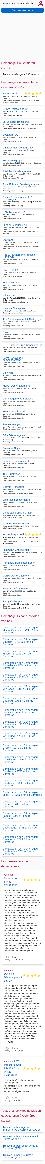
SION (9, 980)
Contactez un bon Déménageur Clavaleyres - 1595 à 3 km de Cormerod (21, 759)
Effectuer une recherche (22, 10)
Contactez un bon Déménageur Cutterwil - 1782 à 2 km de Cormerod (21, 701)
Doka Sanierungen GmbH (17, 513)
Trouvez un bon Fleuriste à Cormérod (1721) (18, 1156)
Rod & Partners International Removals (19, 256)
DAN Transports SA (14, 212)
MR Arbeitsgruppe (13, 160)
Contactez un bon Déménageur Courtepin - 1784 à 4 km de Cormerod (21, 783)
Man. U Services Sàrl (15, 411)
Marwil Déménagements (16, 386)
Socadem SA (10, 135)
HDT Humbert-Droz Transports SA (22, 345)
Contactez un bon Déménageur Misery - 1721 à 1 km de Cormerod (21, 653)
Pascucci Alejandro (13, 448)
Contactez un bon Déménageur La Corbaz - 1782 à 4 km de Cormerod (22, 804)
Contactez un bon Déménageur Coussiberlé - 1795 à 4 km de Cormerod (21, 828)
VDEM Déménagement (16, 576)
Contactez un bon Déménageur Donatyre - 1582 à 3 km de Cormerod (21, 712)
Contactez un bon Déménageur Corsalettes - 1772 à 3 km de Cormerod (21, 724)
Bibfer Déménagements (16, 500)
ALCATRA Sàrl (11, 270)
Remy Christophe (13, 601)
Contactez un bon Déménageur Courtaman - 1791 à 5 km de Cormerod (21, 851)
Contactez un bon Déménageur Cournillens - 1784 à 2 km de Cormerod (21, 665)
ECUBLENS (10, 885)
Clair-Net (8, 373)
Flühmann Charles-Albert (17, 550)
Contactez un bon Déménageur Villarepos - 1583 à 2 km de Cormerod (21, 689)
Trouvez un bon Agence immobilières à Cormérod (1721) (21, 1128)
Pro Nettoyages (11, 424)
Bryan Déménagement (15, 589)
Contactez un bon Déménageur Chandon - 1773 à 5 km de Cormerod (21, 839)
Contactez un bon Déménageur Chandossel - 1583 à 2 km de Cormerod (21, 677)
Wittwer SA (9, 295)
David (6, 332)
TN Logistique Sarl (13, 534)
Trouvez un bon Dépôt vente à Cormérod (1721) (20, 1147)
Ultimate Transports (14, 308)
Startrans (8, 240)
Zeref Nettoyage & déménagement (13, 359)
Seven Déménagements (16, 461)
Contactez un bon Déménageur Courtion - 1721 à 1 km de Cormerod (21, 642)
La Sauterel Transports (16, 122)
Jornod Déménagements (17, 524)
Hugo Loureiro (11, 94)
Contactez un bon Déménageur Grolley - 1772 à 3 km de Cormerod (21, 748)
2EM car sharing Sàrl (15, 225)
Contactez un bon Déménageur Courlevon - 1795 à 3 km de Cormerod (21, 771)
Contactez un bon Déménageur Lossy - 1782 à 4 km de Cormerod (22, 793)
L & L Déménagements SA (18, 148)
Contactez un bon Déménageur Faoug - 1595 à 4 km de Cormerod (21, 816)
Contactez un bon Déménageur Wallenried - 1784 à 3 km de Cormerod (21, 736)
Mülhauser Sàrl (11, 283)
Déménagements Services (18, 399)
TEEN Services (11, 474)
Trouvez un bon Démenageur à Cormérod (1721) (20, 1137)
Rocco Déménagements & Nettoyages (18, 198)
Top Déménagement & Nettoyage (22, 319)
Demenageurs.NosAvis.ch (18, 3)
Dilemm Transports (13, 487)
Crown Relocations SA (15, 109)
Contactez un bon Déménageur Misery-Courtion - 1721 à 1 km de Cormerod (22, 630)
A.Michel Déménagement (17, 171)
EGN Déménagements (15, 435)
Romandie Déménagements (19, 563)
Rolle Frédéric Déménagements (21, 184)
